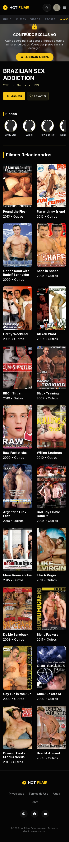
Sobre (35, 802)
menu (64, 7)
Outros (21, 85)
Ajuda (56, 793)
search (47, 8)
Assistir (14, 96)
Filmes (21, 19)
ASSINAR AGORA (34, 57)
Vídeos (35, 19)
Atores (50, 19)
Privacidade (16, 793)
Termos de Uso (38, 793)
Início (7, 19)
